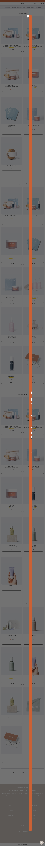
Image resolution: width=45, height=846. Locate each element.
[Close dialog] (28, 16)
